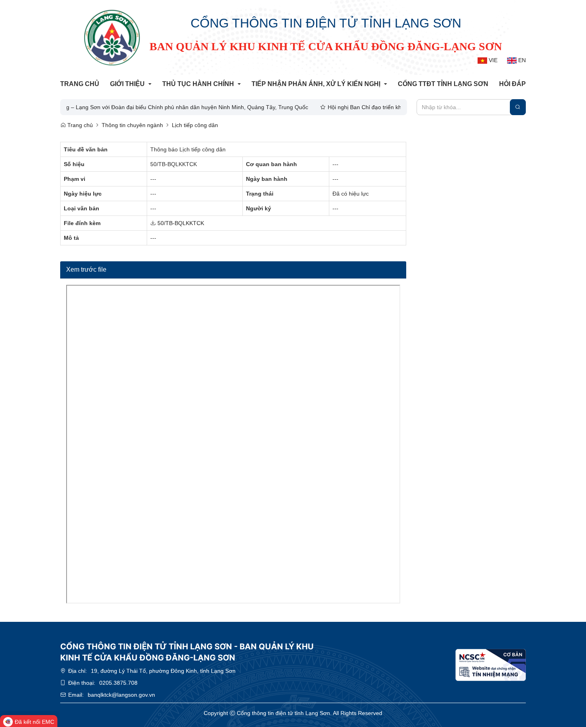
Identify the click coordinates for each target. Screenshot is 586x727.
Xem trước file (86, 269)
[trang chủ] (112, 37)
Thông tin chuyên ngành (132, 125)
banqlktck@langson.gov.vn (121, 695)
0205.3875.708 (118, 683)
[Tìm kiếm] (518, 107)
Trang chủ (79, 125)
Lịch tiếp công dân (195, 125)
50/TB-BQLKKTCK (180, 223)
